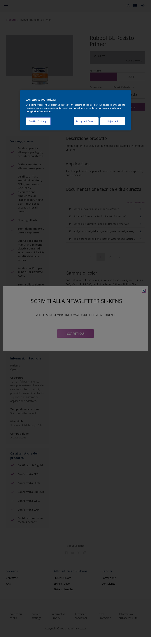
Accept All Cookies (86, 121)
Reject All (113, 121)
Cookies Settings (38, 121)
